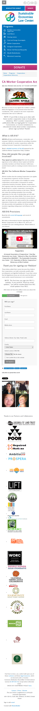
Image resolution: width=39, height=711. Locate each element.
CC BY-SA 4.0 (14, 682)
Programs (12, 73)
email (12, 702)
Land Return (11, 34)
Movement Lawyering (14, 56)
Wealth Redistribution (13, 53)
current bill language (16, 215)
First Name (8, 306)
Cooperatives (21, 73)
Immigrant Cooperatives (14, 46)
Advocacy (17, 368)
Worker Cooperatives (13, 43)
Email (6, 319)
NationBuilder (16, 706)
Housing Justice (12, 37)
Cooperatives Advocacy (10, 75)
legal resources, (26, 676)
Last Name (8, 312)
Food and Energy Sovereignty (16, 40)
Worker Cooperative (8, 368)
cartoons (11, 676)
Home (5, 73)
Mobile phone (8, 325)
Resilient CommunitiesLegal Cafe (14, 30)
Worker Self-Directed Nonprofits (17, 50)
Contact (14, 690)
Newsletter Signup (13, 8)
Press (19, 690)
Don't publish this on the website (15, 357)
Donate (30, 8)
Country (7, 344)
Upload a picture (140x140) (12, 351)
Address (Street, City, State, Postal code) (16, 338)
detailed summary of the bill (15, 148)
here (30, 686)
